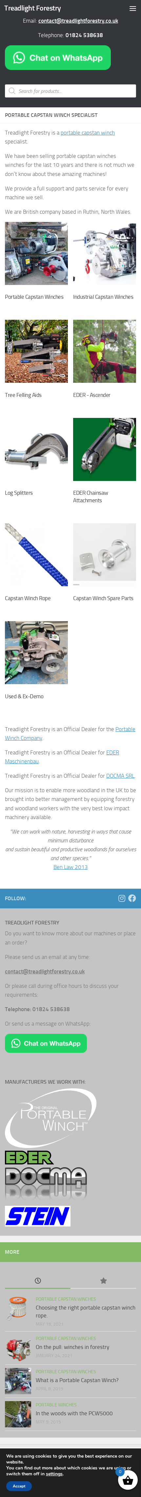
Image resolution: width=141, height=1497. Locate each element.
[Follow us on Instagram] (122, 898)
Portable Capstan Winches (66, 1299)
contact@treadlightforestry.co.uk (78, 20)
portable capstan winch (88, 132)
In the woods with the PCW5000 (74, 1413)
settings (54, 1474)
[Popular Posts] (103, 1281)
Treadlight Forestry (32, 8)
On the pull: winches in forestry (72, 1347)
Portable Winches (56, 1405)
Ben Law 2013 (70, 867)
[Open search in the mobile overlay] (70, 91)
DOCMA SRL (120, 775)
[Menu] (133, 8)
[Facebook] (132, 898)
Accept (19, 1486)
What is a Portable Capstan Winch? (77, 1380)
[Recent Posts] (37, 1281)
